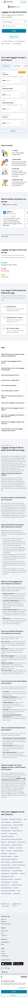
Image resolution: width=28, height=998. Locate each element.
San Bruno (8, 850)
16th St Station (12, 842)
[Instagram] (6, 968)
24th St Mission (21, 842)
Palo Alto (16, 887)
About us (3, 919)
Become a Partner (6, 924)
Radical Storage (5, 903)
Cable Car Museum (6, 822)
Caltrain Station (13, 833)
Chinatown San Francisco (7, 836)
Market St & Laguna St (17, 862)
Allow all (14, 991)
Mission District (14, 828)
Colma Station (12, 853)
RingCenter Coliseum (17, 845)
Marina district (5, 828)
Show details (22, 987)
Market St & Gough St (6, 856)
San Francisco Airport (6, 893)
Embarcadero (17, 893)
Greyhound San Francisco (7, 876)
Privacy (3, 953)
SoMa (25, 819)
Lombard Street (5, 873)
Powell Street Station (16, 885)
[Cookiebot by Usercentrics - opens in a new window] (20, 977)
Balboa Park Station (18, 850)
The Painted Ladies (6, 830)
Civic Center (4, 833)
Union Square (4, 819)
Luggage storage (16, 903)
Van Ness (16, 856)
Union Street (19, 848)
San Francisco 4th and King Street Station (11, 839)
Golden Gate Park (16, 822)
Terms (3, 951)
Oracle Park (15, 882)
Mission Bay (4, 848)
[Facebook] (1, 968)
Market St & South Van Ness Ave (9, 859)
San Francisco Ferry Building (8, 890)
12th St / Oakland (5, 845)
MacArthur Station (6, 870)
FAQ (2, 933)
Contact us (4, 935)
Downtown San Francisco (16, 819)
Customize (13, 995)
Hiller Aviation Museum (7, 879)
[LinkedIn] (8, 968)
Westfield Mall (14, 873)
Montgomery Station (6, 887)
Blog (2, 944)
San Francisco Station (6, 825)
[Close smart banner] (2, 2)
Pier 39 (18, 890)
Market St (3, 842)
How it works (4, 930)
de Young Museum (5, 882)
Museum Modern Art (17, 830)
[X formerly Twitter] (3, 968)
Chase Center (18, 879)
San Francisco (5, 906)
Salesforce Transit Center (18, 865)
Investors (3, 921)
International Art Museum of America (10, 868)
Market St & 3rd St (5, 865)
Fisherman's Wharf (18, 825)
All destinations (5, 942)
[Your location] (24, 22)
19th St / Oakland (5, 862)
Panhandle (11, 848)
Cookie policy (4, 956)
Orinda (3, 850)
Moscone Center (5, 885)
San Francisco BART (17, 870)
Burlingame (4, 853)
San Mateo (22, 873)
